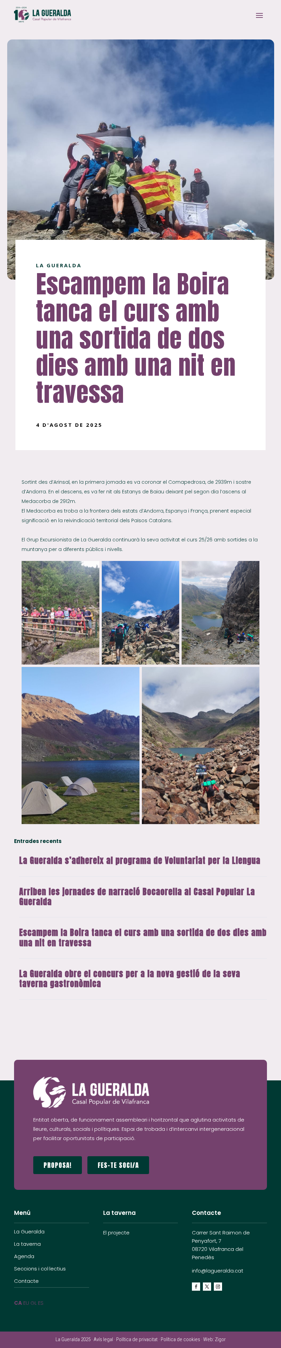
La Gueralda (29, 1231)
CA (18, 1302)
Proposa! (58, 1165)
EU (26, 1302)
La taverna (27, 1243)
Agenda (24, 1256)
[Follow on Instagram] (218, 1286)
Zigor (220, 1339)
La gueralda (59, 265)
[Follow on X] (207, 1286)
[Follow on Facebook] (196, 1286)
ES (41, 1302)
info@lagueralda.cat (217, 1270)
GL (33, 1302)
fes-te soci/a (118, 1165)
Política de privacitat (137, 1339)
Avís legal (103, 1339)
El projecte (116, 1232)
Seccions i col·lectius (40, 1268)
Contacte (26, 1281)
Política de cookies (180, 1339)
